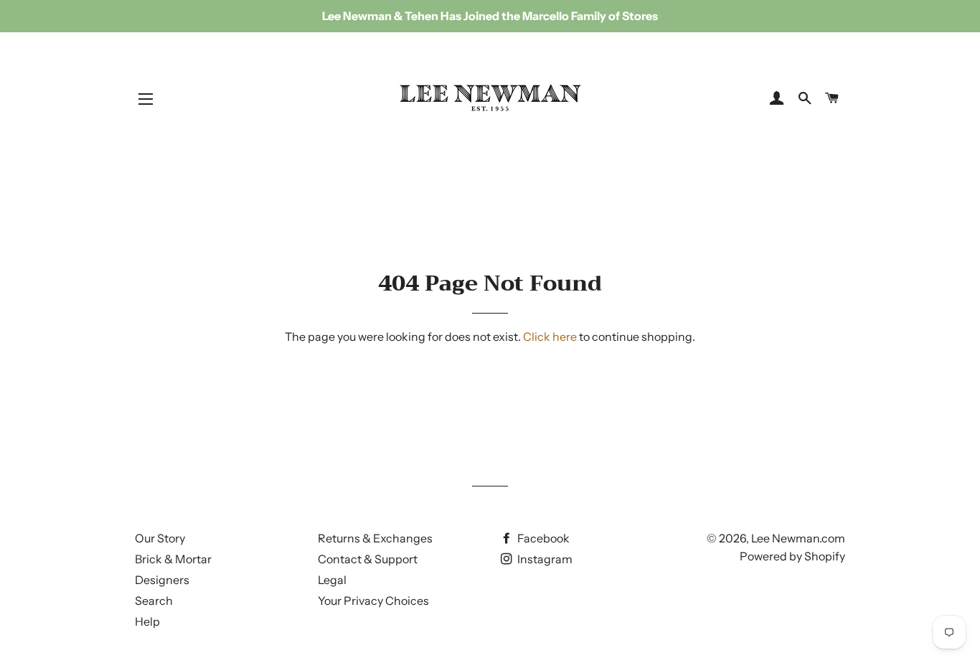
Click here (550, 336)
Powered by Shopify (792, 556)
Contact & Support (368, 559)
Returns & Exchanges (375, 538)
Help (147, 621)
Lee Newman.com (798, 538)
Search (154, 600)
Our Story (160, 538)
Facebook (542, 538)
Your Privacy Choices (373, 600)
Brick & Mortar (173, 559)
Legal (332, 580)
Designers (162, 580)
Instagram (544, 559)
